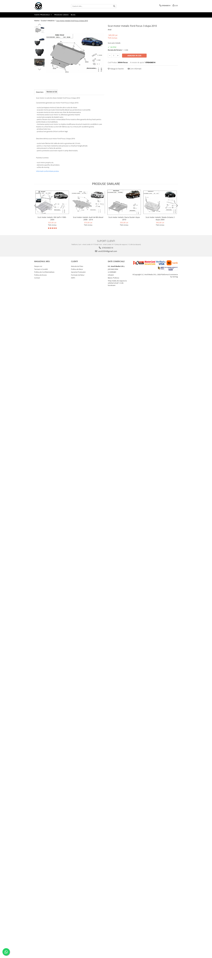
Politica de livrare (40, 275)
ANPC (73, 278)
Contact (37, 278)
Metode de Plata (77, 266)
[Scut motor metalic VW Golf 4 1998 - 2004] (52, 202)
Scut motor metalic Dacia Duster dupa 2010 (124, 218)
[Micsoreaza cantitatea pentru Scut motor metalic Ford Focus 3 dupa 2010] (110, 56)
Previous (39, 25)
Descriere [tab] (39, 92)
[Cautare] (114, 6)
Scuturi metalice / (48, 20)
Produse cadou (61, 14)
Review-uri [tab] (52, 92)
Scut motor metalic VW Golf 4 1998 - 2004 (52, 218)
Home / (37, 20)
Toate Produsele (42, 14)
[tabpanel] (75, 53)
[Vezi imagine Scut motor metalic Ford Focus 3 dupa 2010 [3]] (39, 63)
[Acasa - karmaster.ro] (46, 6)
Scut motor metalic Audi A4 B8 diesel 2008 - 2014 (88, 218)
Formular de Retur (77, 275)
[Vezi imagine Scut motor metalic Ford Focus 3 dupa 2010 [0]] (39, 29)
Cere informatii (135, 68)
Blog (73, 14)
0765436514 (107, 247)
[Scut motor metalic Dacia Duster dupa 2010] (124, 202)
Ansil (109, 29)
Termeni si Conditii (41, 269)
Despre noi (38, 266)
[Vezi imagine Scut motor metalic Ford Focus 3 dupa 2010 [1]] (39, 42)
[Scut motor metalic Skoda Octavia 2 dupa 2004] (160, 202)
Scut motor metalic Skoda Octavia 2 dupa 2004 (160, 218)
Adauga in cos (134, 55)
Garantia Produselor (78, 272)
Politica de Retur (77, 269)
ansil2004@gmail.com (107, 251)
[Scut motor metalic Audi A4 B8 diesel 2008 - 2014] (88, 202)
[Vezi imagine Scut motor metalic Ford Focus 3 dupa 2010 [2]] (39, 52)
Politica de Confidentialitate (44, 272)
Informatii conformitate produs (47, 171)
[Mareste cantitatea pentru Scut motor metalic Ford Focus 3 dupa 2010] (118, 56)
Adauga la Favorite (117, 68)
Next (39, 69)
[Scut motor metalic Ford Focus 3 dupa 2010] (75, 53)
